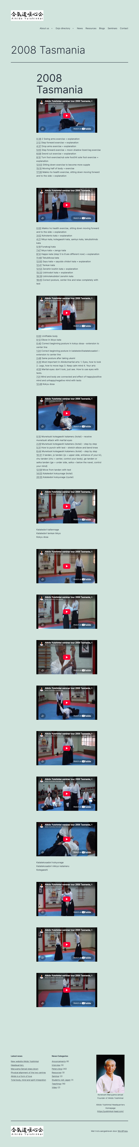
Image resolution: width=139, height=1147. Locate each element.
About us (44, 28)
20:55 (39, 477)
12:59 (39, 469)
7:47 (38, 250)
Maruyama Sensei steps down (24, 1069)
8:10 (38, 157)
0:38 (38, 139)
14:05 (39, 473)
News (80, 28)
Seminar (55, 1076)
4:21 (38, 239)
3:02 (38, 235)
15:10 (39, 168)
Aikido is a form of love (21, 1076)
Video (54, 1087)
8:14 (38, 254)
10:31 (39, 455)
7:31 (38, 376)
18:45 (39, 280)
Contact (124, 28)
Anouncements (59, 1061)
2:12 (38, 142)
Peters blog (57, 1069)
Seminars (112, 28)
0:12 (38, 339)
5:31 (38, 447)
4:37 (38, 146)
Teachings (56, 1084)
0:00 (38, 228)
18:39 (39, 276)
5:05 (38, 150)
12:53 (39, 269)
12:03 (39, 164)
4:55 (38, 369)
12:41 (39, 265)
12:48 (39, 384)
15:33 (39, 272)
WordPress (123, 1131)
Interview (56, 1065)
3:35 (38, 362)
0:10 (38, 436)
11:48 (39, 258)
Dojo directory (63, 28)
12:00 (39, 261)
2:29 (38, 444)
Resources (91, 28)
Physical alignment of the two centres (28, 1072)
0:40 (38, 343)
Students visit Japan (61, 1080)
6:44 (38, 451)
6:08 (38, 153)
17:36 (39, 172)
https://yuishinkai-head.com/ (110, 1111)
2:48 (38, 358)
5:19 (38, 246)
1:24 (38, 351)
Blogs (102, 28)
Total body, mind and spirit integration (28, 1080)
